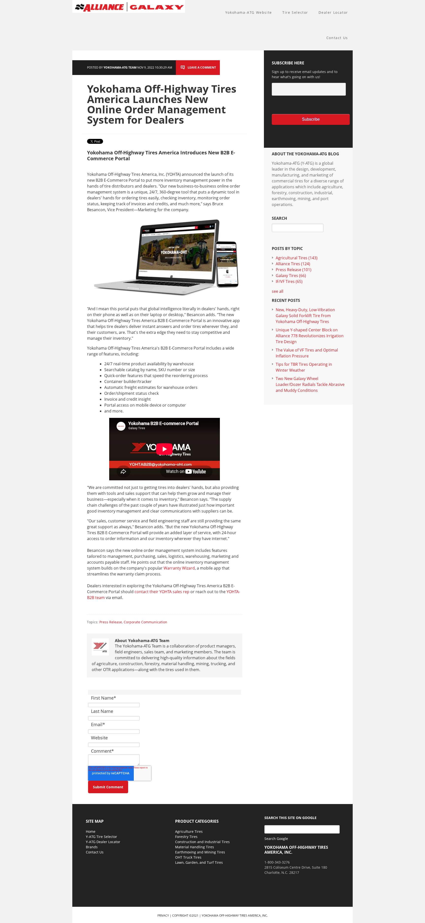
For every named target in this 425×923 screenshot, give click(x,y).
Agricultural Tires (297, 258)
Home (90, 831)
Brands (92, 847)
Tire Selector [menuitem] (295, 12)
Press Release (110, 622)
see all (277, 291)
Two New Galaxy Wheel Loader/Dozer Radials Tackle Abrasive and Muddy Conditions (310, 384)
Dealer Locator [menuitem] (333, 12)
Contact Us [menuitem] (337, 37)
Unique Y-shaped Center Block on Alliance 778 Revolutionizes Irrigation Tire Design (310, 335)
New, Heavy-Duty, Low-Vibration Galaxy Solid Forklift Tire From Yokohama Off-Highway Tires (305, 315)
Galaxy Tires (291, 275)
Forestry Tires (186, 836)
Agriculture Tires (189, 831)
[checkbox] (308, 104)
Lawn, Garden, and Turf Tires (199, 862)
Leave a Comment (202, 67)
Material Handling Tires (194, 847)
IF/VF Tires (289, 281)
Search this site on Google (290, 817)
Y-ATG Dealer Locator (103, 841)
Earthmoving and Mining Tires (200, 852)
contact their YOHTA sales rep (162, 591)
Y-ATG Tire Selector (101, 836)
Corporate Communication (145, 622)
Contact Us (95, 852)
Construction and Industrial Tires (202, 841)
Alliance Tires (293, 263)
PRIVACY (163, 915)
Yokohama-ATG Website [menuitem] (248, 12)
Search (279, 218)
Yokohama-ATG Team (120, 67)
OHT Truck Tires (188, 857)
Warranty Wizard (179, 568)
